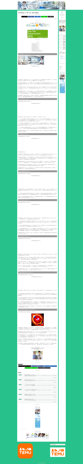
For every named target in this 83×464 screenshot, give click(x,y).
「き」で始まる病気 (20, 364)
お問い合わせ (61, 66)
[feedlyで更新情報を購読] (62, 17)
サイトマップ (61, 69)
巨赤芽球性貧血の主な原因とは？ (36, 44)
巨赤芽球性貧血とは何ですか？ (35, 43)
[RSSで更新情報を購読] (63, 17)
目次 (36, 42)
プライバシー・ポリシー (62, 64)
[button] (51, 16)
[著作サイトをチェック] (61, 17)
